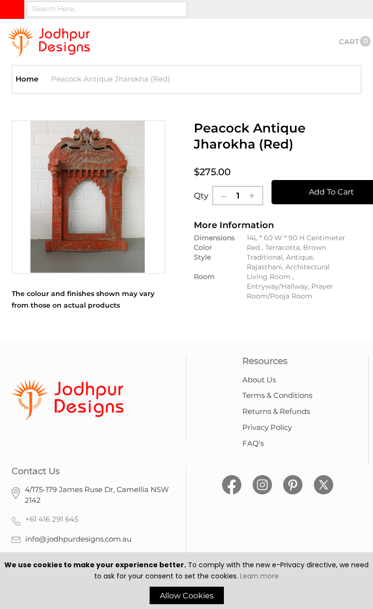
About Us (259, 379)
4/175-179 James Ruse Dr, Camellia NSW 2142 (97, 495)
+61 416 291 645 (51, 519)
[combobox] (106, 9)
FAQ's (253, 443)
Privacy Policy (267, 427)
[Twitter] (323, 484)
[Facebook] (231, 484)
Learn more (259, 576)
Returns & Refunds (276, 411)
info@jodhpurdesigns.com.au (78, 538)
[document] (186, 582)
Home (27, 78)
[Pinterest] (293, 484)
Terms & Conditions (277, 395)
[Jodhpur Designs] (48, 41)
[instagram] (262, 484)
